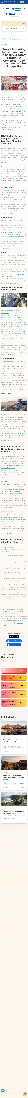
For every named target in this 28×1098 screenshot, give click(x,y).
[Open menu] (3, 8)
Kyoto (10, 310)
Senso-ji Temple (20, 258)
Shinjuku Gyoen (6, 190)
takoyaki (17, 491)
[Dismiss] (26, 2)
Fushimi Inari (5, 361)
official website (9, 232)
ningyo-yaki (20, 274)
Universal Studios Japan (9, 517)
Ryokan (21, 350)
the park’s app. (8, 533)
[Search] (23, 28)
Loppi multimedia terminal (10, 237)
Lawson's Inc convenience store (16, 234)
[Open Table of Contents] (3, 1090)
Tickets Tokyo (21, 232)
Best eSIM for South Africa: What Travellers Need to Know (13, 742)
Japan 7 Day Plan (9, 547)
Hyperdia (21, 322)
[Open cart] (25, 8)
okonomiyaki (12, 493)
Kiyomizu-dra (8, 415)
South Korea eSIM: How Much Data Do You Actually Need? (13, 777)
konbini (13, 202)
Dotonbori (4, 484)
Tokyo (9, 148)
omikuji (21, 281)
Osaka (10, 456)
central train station (16, 329)
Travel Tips (5, 44)
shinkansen (5, 313)
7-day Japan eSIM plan (18, 111)
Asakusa (4, 258)
